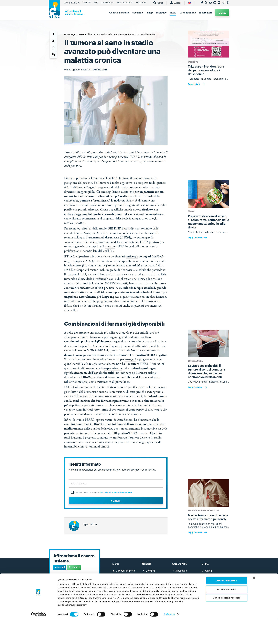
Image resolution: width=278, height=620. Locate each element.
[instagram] (214, 3)
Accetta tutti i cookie (226, 580)
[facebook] (201, 3)
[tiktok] (223, 3)
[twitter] (206, 3)
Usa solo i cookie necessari (226, 598)
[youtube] (210, 3)
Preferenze (169, 614)
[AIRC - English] (189, 3)
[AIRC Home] (54, 10)
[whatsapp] (227, 3)
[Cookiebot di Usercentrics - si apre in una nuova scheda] (38, 614)
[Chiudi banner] (254, 578)
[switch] (101, 614)
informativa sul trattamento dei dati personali (116, 492)
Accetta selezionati (226, 589)
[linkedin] (219, 3)
